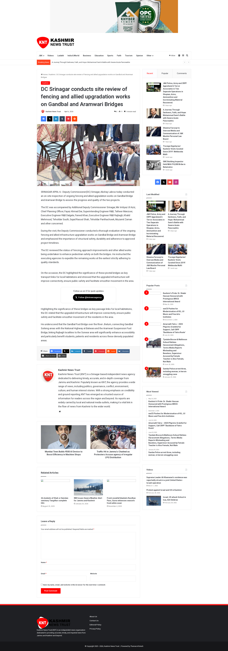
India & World (73, 56)
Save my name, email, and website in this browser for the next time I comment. (74, 585)
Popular (165, 73)
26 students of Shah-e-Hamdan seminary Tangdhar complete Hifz (54, 500)
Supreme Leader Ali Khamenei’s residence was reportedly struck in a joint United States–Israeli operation (166, 480)
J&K (40, 56)
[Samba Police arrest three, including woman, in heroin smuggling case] (153, 372)
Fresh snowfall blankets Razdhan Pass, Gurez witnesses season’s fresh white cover (121, 500)
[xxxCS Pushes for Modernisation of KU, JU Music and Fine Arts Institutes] (153, 312)
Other (149, 56)
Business (87, 56)
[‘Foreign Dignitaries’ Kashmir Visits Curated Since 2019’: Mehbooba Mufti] (153, 150)
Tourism (128, 56)
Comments (182, 73)
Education (99, 56)
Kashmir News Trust (53, 111)
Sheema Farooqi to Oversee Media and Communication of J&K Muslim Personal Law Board (173, 133)
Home (45, 74)
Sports (110, 56)
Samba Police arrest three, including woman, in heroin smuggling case (174, 371)
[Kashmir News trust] (55, 42)
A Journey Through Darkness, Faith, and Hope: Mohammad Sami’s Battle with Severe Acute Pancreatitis (174, 115)
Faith (119, 56)
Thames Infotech (136, 646)
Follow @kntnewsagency (88, 297)
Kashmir (52, 74)
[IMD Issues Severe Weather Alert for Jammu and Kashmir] (88, 487)
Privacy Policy (95, 629)
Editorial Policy (95, 625)
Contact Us (94, 621)
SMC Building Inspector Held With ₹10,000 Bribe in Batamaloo (174, 164)
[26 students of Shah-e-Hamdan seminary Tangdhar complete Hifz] (55, 487)
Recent (150, 73)
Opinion (139, 56)
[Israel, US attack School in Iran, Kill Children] (153, 501)
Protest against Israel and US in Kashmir (164, 490)
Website (93, 574)
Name (44, 562)
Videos (51, 56)
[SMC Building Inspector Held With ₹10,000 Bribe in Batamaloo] (153, 165)
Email (43, 574)
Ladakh (60, 56)
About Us (93, 616)
